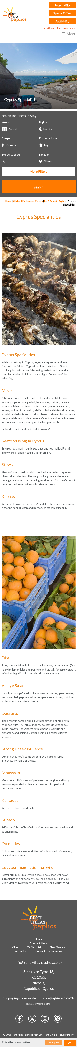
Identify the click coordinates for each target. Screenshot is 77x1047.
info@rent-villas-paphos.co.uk (60, 27)
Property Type (48, 138)
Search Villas (62, 5)
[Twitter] (32, 1019)
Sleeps (6, 138)
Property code (11, 154)
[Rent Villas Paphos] (14, 14)
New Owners (57, 947)
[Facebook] (19, 1019)
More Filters (38, 171)
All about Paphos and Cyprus (28, 201)
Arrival (6, 122)
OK (69, 1042)
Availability (62, 21)
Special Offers (62, 13)
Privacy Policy (66, 1034)
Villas (15, 947)
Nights (43, 122)
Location (44, 154)
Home (8, 201)
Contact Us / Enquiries (48, 951)
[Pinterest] (58, 1019)
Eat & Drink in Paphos (55, 201)
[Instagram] (45, 1019)
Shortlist (35, 947)
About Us (20, 951)
